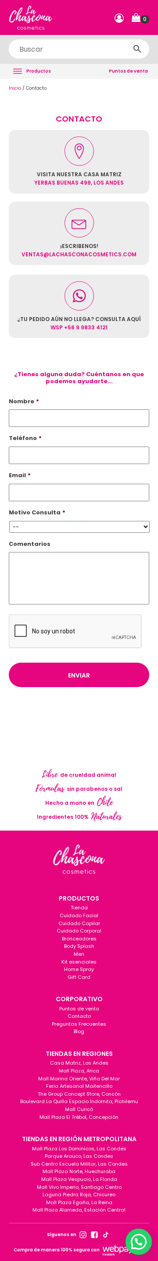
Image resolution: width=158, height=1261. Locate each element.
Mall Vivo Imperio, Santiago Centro (79, 1187)
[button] (140, 17)
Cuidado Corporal (79, 930)
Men (79, 953)
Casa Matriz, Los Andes (79, 1062)
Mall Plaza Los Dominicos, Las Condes (79, 1148)
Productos (38, 71)
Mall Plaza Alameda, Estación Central (79, 1209)
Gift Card (79, 977)
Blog (79, 1031)
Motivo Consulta (37, 513)
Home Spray (79, 969)
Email (20, 475)
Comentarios (29, 544)
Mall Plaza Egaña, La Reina (79, 1202)
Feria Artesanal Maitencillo (79, 1086)
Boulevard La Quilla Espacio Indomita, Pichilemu (79, 1101)
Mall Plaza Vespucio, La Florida (79, 1179)
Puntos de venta (128, 71)
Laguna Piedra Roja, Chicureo (79, 1194)
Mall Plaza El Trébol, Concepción (79, 1117)
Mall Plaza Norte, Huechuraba (79, 1171)
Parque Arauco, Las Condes (79, 1156)
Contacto (79, 1016)
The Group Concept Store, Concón (79, 1093)
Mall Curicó (79, 1109)
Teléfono (25, 438)
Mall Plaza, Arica (79, 1070)
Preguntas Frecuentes (79, 1023)
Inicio (15, 88)
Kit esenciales (79, 961)
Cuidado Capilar (79, 923)
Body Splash (79, 946)
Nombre (24, 401)
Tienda (79, 907)
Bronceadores (79, 938)
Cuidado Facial (79, 915)
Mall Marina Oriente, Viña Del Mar (79, 1078)
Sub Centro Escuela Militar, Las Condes (79, 1163)
